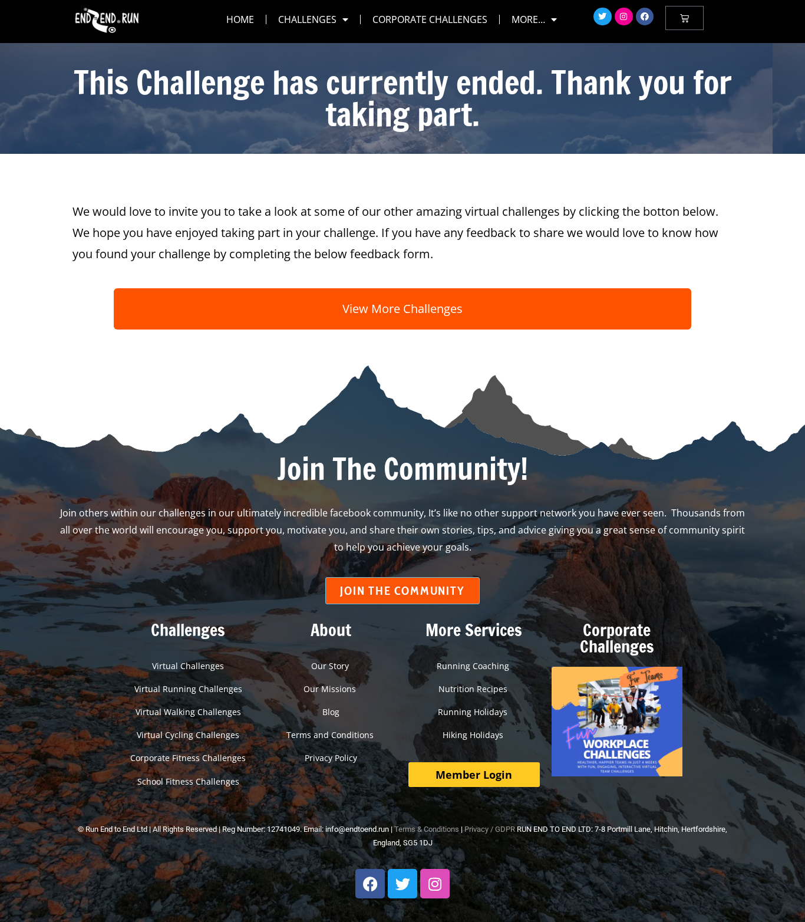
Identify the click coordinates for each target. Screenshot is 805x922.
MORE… (528, 19)
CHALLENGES (307, 19)
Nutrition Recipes (474, 688)
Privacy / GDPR (489, 829)
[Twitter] (602, 17)
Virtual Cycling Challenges (188, 734)
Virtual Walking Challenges (188, 711)
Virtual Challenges (188, 665)
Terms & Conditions (426, 829)
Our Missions (330, 688)
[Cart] (684, 18)
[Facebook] (645, 17)
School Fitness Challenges (188, 781)
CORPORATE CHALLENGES (429, 19)
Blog (330, 711)
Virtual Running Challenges (188, 688)
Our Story (331, 665)
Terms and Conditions (331, 734)
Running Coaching (474, 665)
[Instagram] (624, 17)
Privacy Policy (331, 757)
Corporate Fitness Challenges (188, 757)
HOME (240, 19)
